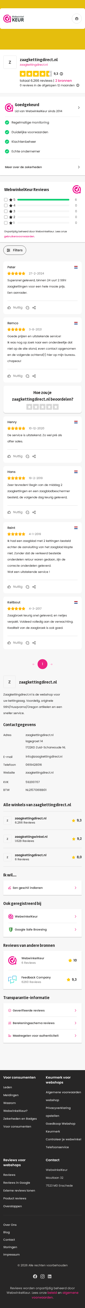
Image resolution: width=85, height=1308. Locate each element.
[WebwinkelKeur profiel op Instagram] (42, 1276)
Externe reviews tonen (19, 1190)
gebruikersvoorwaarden (19, 236)
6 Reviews (28, 963)
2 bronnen (63, 81)
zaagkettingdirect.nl (34, 65)
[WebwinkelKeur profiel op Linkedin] (50, 1276)
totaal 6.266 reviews (36, 80)
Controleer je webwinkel (63, 1139)
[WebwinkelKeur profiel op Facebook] (35, 1276)
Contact (9, 1240)
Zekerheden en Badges (20, 1119)
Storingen (10, 1247)
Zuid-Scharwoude (48, 747)
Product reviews (14, 1198)
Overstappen (12, 1206)
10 (75, 960)
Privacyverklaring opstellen (58, 1112)
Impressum (11, 1254)
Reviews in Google (16, 1183)
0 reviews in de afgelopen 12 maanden (47, 85)
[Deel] (34, 307)
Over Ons (10, 1225)
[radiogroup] (36, 74)
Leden (7, 1087)
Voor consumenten (17, 1126)
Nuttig (17, 307)
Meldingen (11, 1095)
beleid (52, 1292)
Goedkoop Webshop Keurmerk (60, 1128)
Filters (18, 250)
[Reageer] (27, 307)
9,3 (58, 73)
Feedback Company (36, 977)
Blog (6, 1232)
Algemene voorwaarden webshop (63, 1096)
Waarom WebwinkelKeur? (15, 1107)
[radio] (23, 74)
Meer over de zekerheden (23, 167)
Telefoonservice (57, 1147)
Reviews (9, 1175)
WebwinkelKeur (32, 958)
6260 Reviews (31, 982)
